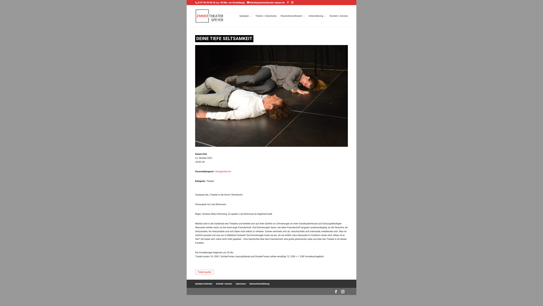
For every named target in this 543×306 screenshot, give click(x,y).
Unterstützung (316, 16)
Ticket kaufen (204, 272)
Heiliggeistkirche (223, 171)
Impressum (241, 284)
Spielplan (244, 16)
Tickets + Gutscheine (266, 16)
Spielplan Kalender (203, 284)
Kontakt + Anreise (339, 16)
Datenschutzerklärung (259, 284)
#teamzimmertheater (291, 16)
